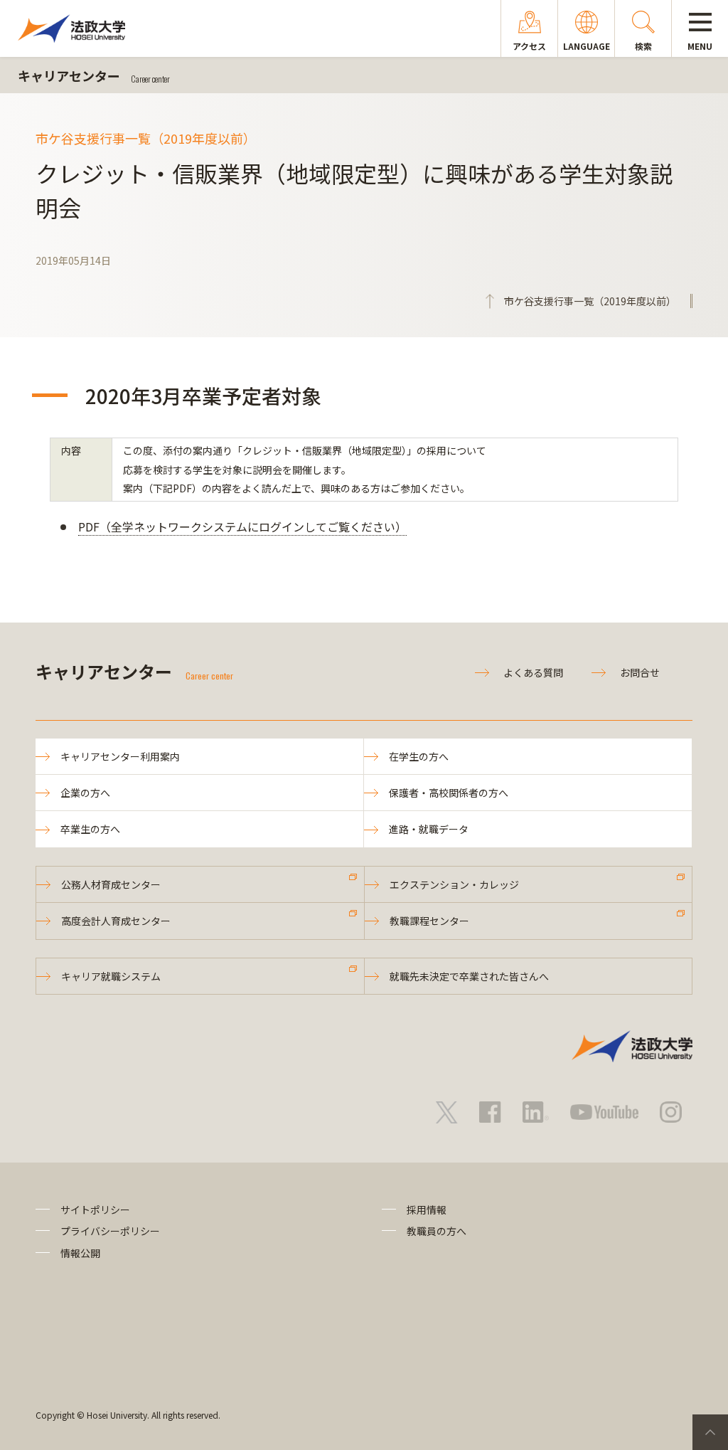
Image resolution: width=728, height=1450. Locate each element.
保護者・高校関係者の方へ (448, 792)
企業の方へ (85, 792)
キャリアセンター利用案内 (120, 756)
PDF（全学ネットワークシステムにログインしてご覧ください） (242, 526)
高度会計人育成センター (116, 921)
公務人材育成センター (111, 884)
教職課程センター (429, 921)
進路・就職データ (429, 829)
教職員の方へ (436, 1231)
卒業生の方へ (90, 829)
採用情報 (426, 1209)
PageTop (710, 1432)
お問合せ (640, 672)
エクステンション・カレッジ (454, 884)
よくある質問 (533, 672)
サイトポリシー (95, 1209)
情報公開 (80, 1253)
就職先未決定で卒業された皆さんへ (469, 976)
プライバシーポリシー (110, 1231)
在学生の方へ (419, 756)
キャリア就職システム (111, 976)
